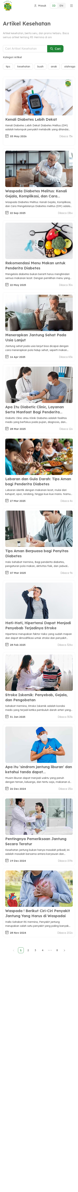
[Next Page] (64, 950)
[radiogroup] (58, 6)
